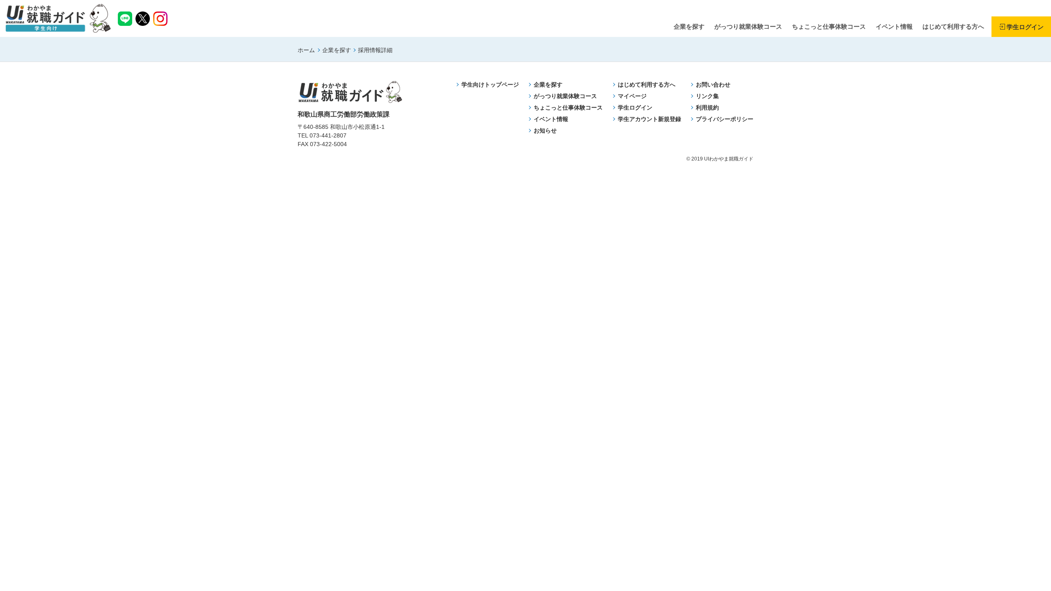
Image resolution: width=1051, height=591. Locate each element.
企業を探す (336, 50)
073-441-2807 (328, 135)
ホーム (306, 50)
